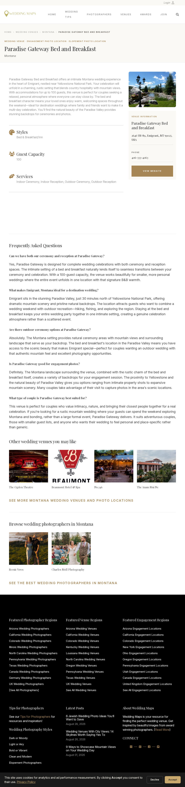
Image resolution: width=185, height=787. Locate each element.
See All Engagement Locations (142, 690)
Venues (126, 14)
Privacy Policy (26, 782)
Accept (172, 779)
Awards (146, 14)
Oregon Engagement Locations (142, 659)
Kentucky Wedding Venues (82, 647)
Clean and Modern (20, 756)
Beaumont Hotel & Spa (66, 487)
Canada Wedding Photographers (29, 671)
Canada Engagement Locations (142, 678)
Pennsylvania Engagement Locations (145, 665)
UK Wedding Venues (78, 684)
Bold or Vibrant (18, 750)
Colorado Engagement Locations (143, 641)
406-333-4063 (140, 157)
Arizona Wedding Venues (81, 628)
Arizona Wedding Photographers (29, 628)
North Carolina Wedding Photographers (33, 653)
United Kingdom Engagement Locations (147, 684)
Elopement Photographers (25, 762)
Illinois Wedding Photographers (28, 647)
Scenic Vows (16, 569)
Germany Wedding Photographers (30, 678)
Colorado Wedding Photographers (30, 641)
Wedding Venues (27, 32)
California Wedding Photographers (30, 634)
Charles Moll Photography (68, 569)
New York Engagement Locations (143, 647)
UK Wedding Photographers (26, 684)
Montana (48, 32)
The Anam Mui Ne (147, 487)
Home (52, 14)
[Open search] (177, 14)
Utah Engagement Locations (140, 671)
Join (163, 14)
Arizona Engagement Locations (142, 628)
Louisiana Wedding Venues (82, 653)
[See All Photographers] (24, 690)
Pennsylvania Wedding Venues (85, 671)
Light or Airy (16, 744)
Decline (154, 779)
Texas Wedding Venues (80, 678)
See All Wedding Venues (81, 690)
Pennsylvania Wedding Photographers (32, 659)
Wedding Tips (71, 14)
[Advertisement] (152, 211)
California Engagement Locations (143, 634)
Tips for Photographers (35, 716)
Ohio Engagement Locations (140, 653)
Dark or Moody (18, 738)
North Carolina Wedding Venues (85, 659)
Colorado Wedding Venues (82, 641)
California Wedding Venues (82, 634)
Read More (162, 729)
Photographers (99, 14)
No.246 (98, 487)
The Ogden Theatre (21, 487)
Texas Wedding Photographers (28, 665)
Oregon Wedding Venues (81, 665)
